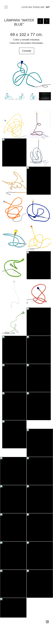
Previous (40, 21)
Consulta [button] (26, 51)
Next (46, 21)
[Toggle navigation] (6, 7)
